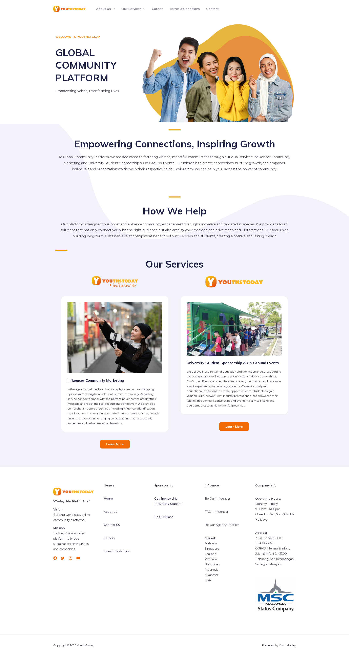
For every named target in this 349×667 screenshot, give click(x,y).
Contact (212, 9)
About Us (103, 9)
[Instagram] (70, 558)
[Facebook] (55, 558)
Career (157, 9)
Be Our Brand (163, 517)
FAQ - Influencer (216, 512)
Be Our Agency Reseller (222, 525)
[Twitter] (63, 558)
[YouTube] (78, 558)
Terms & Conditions (184, 9)
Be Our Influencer (217, 498)
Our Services (131, 9)
